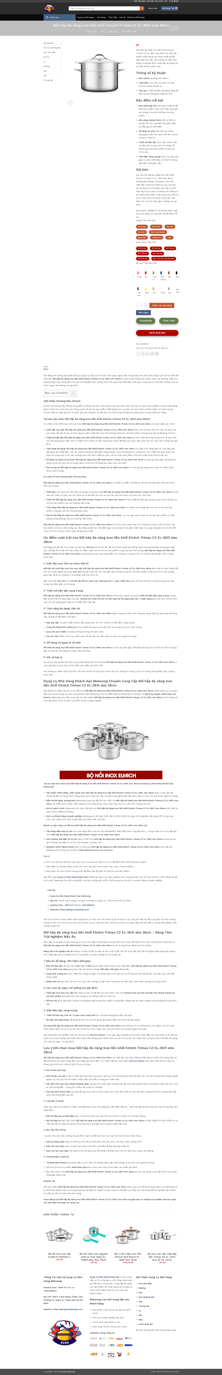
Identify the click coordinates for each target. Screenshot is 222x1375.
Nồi (103, 31)
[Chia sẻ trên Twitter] (143, 354)
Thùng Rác (48, 80)
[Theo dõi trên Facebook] (170, 1)
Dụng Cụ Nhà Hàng (85, 17)
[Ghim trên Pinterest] (152, 354)
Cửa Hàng (101, 17)
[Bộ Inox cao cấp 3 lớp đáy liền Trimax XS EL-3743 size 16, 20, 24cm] (162, 1235)
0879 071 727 (71, 905)
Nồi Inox (113, 31)
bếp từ (57, 1120)
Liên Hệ (122, 17)
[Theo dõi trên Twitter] (174, 1)
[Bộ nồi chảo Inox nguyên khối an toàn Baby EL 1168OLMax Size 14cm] (93, 1235)
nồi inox (77, 476)
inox (84, 430)
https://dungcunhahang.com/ (74, 909)
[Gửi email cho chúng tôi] (177, 1)
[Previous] (44, 1245)
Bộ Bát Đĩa (48, 43)
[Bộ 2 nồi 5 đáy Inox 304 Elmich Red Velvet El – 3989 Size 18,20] (128, 1235)
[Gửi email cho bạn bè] (148, 354)
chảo (127, 1141)
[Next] (178, 1245)
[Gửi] (142, 8)
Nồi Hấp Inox (129, 31)
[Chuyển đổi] (61, 43)
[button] (152, 8)
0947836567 (88, 905)
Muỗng (47, 66)
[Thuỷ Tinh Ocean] (102, 1345)
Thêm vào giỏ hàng (162, 305)
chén (124, 463)
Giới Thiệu (113, 17)
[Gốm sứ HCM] (111, 1345)
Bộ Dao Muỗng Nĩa (52, 48)
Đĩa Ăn (47, 57)
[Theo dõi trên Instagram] (172, 1)
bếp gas (106, 1107)
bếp (162, 424)
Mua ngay (143, 312)
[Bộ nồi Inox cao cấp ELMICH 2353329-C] (59, 1235)
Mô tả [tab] (46, 369)
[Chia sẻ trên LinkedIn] (157, 354)
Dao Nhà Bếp (50, 52)
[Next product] (171, 28)
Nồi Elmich (149, 348)
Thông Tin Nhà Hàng (136, 17)
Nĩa (45, 71)
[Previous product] (176, 28)
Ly (44, 62)
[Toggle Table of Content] (72, 393)
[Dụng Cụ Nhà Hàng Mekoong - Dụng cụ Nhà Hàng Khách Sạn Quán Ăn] (54, 8)
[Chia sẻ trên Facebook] (138, 354)
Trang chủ (91, 31)
